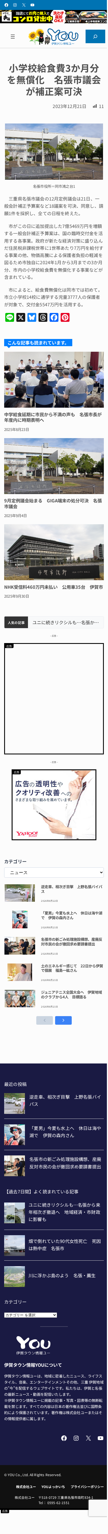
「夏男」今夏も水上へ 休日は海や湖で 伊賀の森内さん (71, 915)
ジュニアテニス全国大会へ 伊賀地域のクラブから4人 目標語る (71, 994)
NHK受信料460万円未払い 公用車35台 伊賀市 (53, 587)
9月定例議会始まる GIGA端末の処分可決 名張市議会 (53, 503)
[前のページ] (44, 1020)
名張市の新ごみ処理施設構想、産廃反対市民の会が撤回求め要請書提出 (71, 941)
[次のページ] (63, 1020)
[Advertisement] (54, 698)
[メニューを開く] (12, 36)
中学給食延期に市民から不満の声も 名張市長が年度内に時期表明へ (53, 417)
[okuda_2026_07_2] (54, 21)
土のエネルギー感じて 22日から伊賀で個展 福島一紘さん (72, 968)
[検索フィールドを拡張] (95, 36)
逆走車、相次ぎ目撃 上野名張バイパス (71, 889)
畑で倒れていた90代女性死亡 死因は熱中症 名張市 (65, 622)
